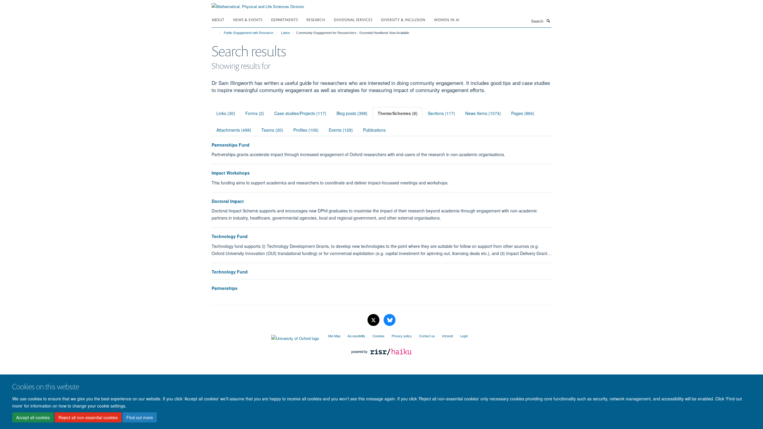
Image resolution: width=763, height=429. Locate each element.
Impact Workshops (231, 173)
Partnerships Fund (230, 145)
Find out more (139, 417)
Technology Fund (230, 236)
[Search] (548, 20)
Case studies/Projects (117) (300, 113)
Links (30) (225, 113)
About (218, 19)
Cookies (378, 335)
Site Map (334, 335)
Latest (285, 33)
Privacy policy (402, 335)
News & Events (247, 19)
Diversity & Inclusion (403, 19)
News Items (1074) (483, 113)
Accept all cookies (33, 417)
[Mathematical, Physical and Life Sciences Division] (258, 4)
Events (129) (341, 130)
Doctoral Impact (228, 201)
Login (464, 335)
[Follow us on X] (374, 320)
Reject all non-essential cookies (88, 417)
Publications (374, 130)
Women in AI (446, 19)
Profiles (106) (306, 130)
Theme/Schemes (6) (398, 113)
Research (315, 19)
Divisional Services (353, 19)
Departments (284, 19)
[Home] (217, 32)
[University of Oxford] (265, 337)
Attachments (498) (233, 130)
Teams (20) (272, 130)
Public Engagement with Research (248, 33)
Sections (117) (441, 113)
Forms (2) (254, 113)
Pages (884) (522, 113)
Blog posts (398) (351, 113)
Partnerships (225, 288)
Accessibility (356, 335)
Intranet (447, 335)
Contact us (427, 335)
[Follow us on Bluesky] (390, 320)
